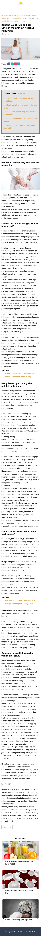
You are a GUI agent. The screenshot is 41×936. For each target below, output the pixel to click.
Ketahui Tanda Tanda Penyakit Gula (19, 374)
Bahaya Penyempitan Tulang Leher (19, 604)
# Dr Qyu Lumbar (7, 827)
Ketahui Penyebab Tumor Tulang (18, 377)
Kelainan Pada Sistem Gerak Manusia (20, 601)
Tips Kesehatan (16, 18)
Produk (8, 18)
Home (3, 15)
